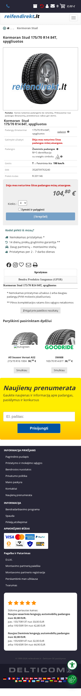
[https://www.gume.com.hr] (42, 681)
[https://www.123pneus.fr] (9, 679)
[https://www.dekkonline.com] (27, 679)
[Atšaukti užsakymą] (42, 6)
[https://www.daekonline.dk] (31, 679)
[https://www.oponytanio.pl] (24, 681)
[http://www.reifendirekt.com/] (64, 681)
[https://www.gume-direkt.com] (53, 679)
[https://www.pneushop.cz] (66, 679)
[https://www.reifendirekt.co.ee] (46, 681)
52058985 (10, 6)
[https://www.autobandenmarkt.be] (57, 679)
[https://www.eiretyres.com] (15, 681)
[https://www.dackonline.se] (18, 679)
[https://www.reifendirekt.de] (4, 679)
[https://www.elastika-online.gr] (33, 681)
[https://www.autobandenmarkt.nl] (35, 679)
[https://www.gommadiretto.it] (22, 679)
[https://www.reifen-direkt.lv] (55, 681)
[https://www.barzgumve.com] (38, 681)
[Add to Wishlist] (22, 265)
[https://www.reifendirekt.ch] (13, 679)
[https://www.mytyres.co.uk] (40, 679)
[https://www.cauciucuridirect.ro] (29, 681)
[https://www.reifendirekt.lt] (51, 681)
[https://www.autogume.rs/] (60, 681)
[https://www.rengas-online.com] (62, 679)
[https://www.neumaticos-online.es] (44, 679)
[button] (72, 665)
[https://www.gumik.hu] (20, 681)
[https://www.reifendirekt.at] (49, 679)
